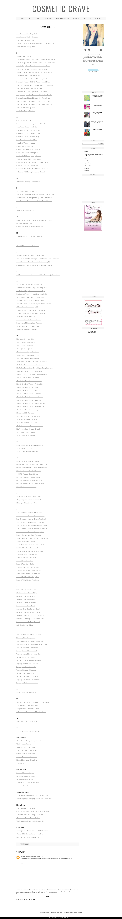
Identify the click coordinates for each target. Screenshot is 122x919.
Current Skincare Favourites (25, 753)
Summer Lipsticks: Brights (25, 773)
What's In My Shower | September (97, 113)
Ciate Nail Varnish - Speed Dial (26, 140)
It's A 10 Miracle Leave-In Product (27, 246)
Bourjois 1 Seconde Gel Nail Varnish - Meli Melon (33, 82)
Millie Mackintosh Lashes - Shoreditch (29, 371)
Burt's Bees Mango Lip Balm (25, 111)
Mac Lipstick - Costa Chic (25, 339)
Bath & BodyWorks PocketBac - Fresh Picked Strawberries (35, 63)
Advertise (76, 18)
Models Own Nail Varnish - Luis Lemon (29, 397)
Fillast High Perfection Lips (25, 210)
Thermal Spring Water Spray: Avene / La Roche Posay (34, 798)
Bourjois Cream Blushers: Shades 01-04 (29, 88)
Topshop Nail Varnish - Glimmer (27, 676)
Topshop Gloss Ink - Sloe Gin (26, 657)
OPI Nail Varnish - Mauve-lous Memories (30, 484)
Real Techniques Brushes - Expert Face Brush (31, 519)
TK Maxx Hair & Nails (97, 129)
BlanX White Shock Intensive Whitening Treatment (33, 79)
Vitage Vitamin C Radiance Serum (27, 708)
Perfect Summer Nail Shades (25, 776)
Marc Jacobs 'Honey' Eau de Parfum (28, 358)
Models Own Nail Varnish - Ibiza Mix (28, 390)
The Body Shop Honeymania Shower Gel (29, 641)
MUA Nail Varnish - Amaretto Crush (28, 416)
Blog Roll (98, 18)
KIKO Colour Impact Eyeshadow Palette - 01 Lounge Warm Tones (38, 275)
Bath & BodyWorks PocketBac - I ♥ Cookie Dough (33, 66)
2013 (85, 168)
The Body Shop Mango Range (26, 638)
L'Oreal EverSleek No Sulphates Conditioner (31, 310)
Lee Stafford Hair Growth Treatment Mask (30, 297)
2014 (85, 151)
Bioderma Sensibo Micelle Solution (28, 75)
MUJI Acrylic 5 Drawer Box (25, 435)
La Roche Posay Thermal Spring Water (29, 284)
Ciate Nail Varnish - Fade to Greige (27, 136)
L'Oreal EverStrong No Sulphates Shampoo (30, 313)
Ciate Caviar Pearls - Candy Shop (27, 127)
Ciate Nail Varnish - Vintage (25, 143)
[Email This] (21, 844)
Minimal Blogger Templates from (61, 917)
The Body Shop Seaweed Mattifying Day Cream (32, 644)
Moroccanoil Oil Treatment (25, 413)
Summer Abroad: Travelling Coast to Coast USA (97, 96)
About (30, 18)
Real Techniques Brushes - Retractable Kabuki (31, 529)
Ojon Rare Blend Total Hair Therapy (28, 461)
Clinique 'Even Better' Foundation (27, 165)
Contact (38, 18)
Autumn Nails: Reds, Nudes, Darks (27, 782)
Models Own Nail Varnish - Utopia (27, 410)
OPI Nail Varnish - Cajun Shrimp (27, 474)
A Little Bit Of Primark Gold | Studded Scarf (97, 122)
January (87, 165)
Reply (22, 863)
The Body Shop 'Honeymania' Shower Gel (30, 821)
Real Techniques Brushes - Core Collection (30, 516)
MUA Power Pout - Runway (25, 432)
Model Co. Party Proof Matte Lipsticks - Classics (32, 374)
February (87, 163)
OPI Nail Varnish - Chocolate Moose (28, 477)
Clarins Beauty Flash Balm (25, 146)
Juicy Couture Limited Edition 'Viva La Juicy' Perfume (34, 265)
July (86, 158)
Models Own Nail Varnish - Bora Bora (29, 381)
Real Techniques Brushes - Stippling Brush (30, 532)
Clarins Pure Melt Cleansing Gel (27, 153)
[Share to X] (24, 844)
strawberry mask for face (26, 861)
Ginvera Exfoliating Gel (24, 223)
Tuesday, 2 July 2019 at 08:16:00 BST (35, 856)
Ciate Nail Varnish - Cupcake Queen (28, 133)
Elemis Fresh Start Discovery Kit (27, 191)
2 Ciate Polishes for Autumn (25, 786)
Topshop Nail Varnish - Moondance (28, 680)
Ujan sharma (24, 856)
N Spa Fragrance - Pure (24, 448)
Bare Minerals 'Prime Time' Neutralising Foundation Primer (35, 59)
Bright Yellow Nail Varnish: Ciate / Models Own (32, 795)
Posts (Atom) (30, 899)
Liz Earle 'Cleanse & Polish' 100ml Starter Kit (31, 300)
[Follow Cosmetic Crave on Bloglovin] (93, 71)
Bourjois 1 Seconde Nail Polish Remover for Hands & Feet (35, 85)
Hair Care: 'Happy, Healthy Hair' (27, 750)
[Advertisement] (93, 284)
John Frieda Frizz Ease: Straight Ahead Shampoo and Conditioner (37, 259)
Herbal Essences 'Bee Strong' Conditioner (29, 236)
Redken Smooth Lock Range (25, 541)
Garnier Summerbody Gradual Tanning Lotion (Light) (34, 220)
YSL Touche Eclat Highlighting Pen (28, 731)
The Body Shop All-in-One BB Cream (28, 635)
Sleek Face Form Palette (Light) (26, 593)
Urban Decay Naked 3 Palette (26, 692)
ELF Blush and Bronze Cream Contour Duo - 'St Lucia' (34, 201)
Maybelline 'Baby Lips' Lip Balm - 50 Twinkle (31, 361)
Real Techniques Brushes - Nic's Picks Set (30, 522)
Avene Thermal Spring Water (25, 46)
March (86, 162)
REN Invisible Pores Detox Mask (27, 548)
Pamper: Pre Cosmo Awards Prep (27, 757)
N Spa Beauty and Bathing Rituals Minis (29, 445)
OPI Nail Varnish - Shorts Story (26, 487)
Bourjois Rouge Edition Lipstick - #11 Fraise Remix (33, 101)
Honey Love (20, 763)
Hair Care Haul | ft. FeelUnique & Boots (97, 105)
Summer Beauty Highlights (25, 779)
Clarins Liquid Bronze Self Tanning (28, 149)
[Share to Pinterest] (28, 844)
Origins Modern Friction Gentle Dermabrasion (31, 467)
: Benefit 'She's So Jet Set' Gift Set (32, 831)
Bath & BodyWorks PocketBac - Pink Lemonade (32, 69)
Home (22, 18)
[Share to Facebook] (26, 844)
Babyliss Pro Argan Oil (24, 56)
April (86, 160)
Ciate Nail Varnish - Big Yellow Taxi (28, 130)
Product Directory (62, 18)
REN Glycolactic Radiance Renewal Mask (30, 545)
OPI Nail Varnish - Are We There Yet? (28, 471)
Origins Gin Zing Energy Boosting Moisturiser (31, 464)
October (87, 152)
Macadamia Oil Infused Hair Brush (27, 355)
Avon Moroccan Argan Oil (25, 40)
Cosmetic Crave (61, 8)
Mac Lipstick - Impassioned (25, 342)
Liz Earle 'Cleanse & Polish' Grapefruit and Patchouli (33, 304)
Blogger (80, 912)
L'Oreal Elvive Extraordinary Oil (27, 307)
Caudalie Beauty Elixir (23, 120)
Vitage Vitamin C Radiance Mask (27, 705)
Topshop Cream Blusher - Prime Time (28, 654)
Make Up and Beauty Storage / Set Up (28, 741)
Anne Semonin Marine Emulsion (27, 37)
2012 (85, 170)
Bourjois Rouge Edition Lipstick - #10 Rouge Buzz (33, 98)
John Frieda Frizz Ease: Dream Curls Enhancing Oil (33, 262)
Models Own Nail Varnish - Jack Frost (28, 394)
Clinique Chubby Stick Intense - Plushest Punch (32, 162)
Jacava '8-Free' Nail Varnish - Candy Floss (30, 255)
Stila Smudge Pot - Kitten (24, 625)
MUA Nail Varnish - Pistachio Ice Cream (29, 426)
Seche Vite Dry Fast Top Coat (26, 590)
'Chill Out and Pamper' (23, 744)
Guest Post (87, 18)
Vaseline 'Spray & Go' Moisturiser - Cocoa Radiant (33, 702)
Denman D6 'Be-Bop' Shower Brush (28, 181)
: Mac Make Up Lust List (27, 837)
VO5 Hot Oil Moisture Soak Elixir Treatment (31, 712)
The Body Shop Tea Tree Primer (27, 647)
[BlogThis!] (22, 844)
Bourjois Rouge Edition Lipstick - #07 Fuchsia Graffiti (34, 95)
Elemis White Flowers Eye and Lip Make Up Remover (34, 198)
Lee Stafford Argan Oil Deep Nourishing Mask (31, 288)
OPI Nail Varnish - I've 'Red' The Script (29, 480)
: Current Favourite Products (29, 834)
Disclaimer (48, 18)
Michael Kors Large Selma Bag (26, 760)
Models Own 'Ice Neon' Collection (27, 377)
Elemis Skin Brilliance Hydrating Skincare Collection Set (35, 194)
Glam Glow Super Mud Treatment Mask (29, 226)
